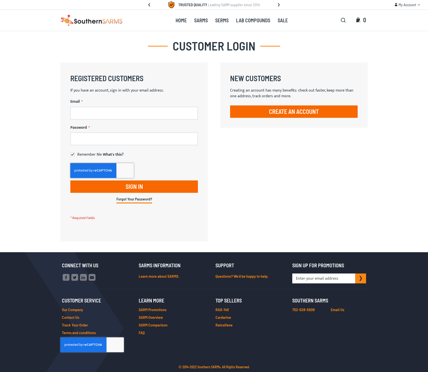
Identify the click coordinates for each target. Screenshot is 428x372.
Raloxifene (224, 324)
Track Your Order (75, 324)
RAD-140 (222, 309)
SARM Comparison (153, 324)
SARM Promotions (152, 309)
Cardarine (223, 317)
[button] (407, 4)
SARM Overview (151, 317)
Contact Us (70, 317)
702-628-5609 (303, 309)
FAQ (142, 332)
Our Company (72, 309)
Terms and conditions (79, 332)
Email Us (337, 309)
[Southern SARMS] (91, 20)
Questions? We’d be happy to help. (241, 276)
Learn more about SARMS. (159, 276)
